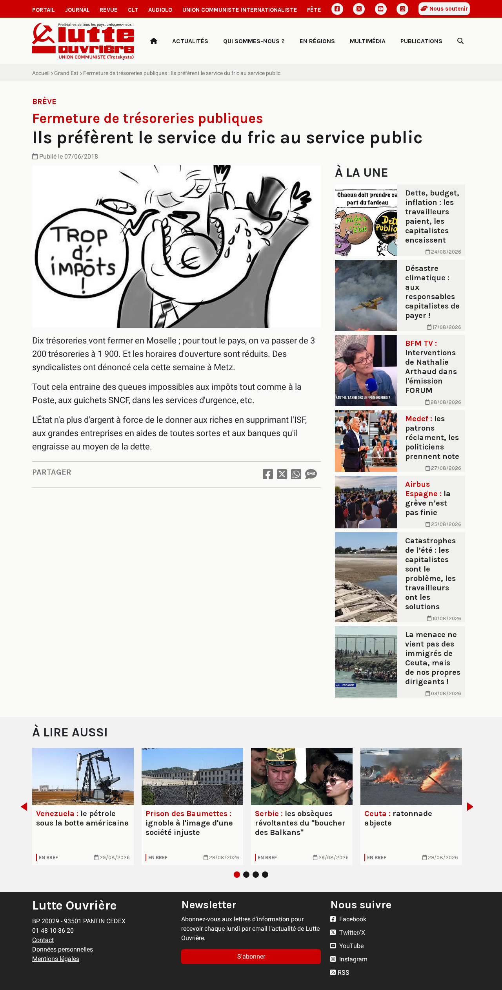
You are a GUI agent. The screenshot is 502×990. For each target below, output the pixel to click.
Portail (43, 9)
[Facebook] (337, 9)
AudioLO (160, 9)
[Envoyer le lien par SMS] (311, 474)
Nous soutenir (448, 8)
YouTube (351, 946)
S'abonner (251, 956)
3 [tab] (256, 874)
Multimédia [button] (368, 41)
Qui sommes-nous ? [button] (254, 41)
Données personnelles (62, 949)
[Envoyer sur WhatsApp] (296, 474)
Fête (314, 9)
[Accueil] (154, 41)
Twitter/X (351, 932)
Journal (77, 9)
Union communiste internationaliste (239, 9)
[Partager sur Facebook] (268, 474)
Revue (109, 9)
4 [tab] (265, 874)
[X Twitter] (359, 9)
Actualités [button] (190, 41)
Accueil (40, 73)
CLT (133, 9)
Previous (21, 806)
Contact (43, 940)
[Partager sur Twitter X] (282, 474)
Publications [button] (421, 41)
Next (472, 806)
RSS (343, 972)
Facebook (352, 919)
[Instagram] (402, 9)
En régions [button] (317, 41)
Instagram (352, 959)
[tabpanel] (83, 806)
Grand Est (66, 73)
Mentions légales (55, 959)
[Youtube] (381, 9)
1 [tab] (237, 874)
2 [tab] (246, 874)
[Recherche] (460, 41)
